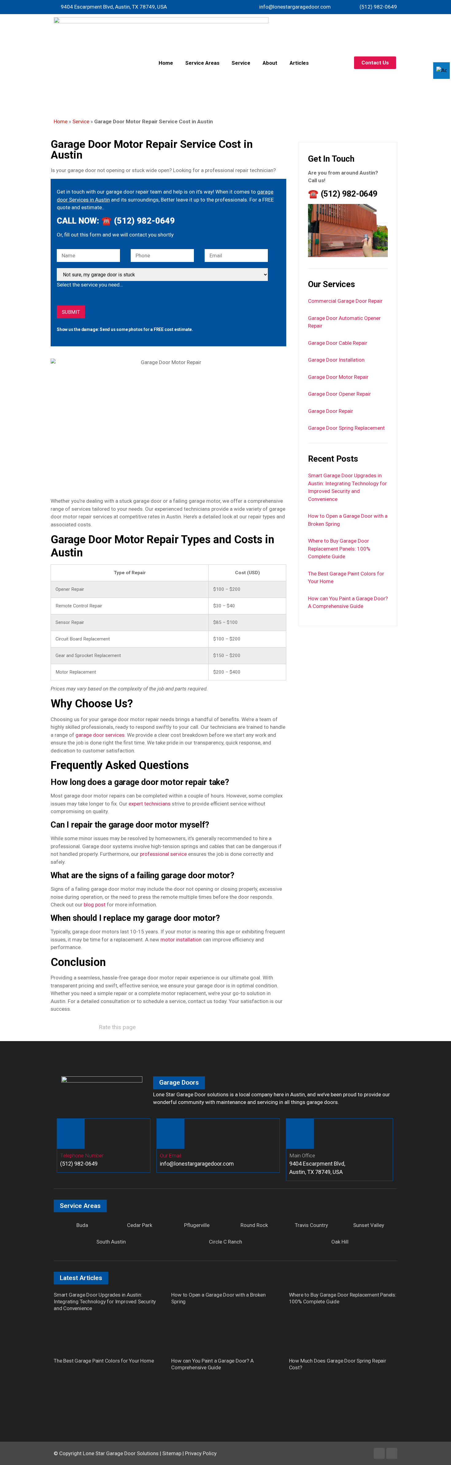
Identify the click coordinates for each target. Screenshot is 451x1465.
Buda (82, 1225)
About (270, 63)
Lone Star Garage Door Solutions (121, 1453)
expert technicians (150, 804)
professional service (163, 854)
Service (241, 63)
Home (166, 63)
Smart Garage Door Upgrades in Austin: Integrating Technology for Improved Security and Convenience (105, 1301)
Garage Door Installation (336, 360)
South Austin (111, 1242)
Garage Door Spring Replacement (346, 428)
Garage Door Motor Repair (338, 377)
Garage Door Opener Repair (339, 394)
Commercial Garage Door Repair (345, 301)
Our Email (170, 1155)
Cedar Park (139, 1225)
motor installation (181, 939)
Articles (299, 63)
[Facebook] (379, 1453)
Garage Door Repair (330, 411)
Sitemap (171, 1453)
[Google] (391, 1453)
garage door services (100, 735)
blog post (95, 905)
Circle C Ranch (225, 1242)
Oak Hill (340, 1242)
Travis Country (311, 1225)
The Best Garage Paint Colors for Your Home (104, 1361)
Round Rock (254, 1225)
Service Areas (202, 63)
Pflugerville (197, 1225)
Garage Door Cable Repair (337, 343)
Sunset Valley (368, 1225)
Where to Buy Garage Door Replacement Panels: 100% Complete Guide (339, 548)
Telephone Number (81, 1155)
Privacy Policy (201, 1453)
